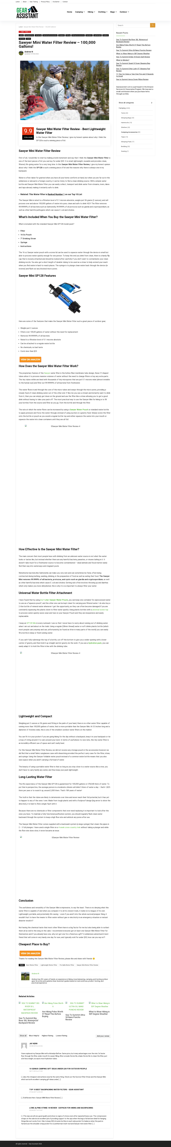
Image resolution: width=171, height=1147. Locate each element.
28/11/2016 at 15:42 (36, 1071)
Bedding (124, 146)
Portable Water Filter (67, 965)
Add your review (103, 1036)
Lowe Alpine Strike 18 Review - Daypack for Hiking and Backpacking (61, 1108)
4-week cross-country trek (69, 827)
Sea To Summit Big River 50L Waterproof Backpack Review (28, 1020)
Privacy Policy (45, 2)
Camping (79, 12)
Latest (18, 2)
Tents (123, 113)
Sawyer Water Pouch (79, 410)
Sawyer (47, 373)
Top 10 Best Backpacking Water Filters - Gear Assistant (56, 1090)
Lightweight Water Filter (49, 965)
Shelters (124, 127)
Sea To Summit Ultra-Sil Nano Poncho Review (75, 1017)
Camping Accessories (50, 35)
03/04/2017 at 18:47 (36, 1110)
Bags (112, 12)
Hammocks (125, 122)
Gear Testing (34, 2)
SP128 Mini (31, 623)
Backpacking (29, 35)
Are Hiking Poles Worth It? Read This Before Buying (52, 1014)
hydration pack (95, 643)
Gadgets (61, 35)
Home (69, 12)
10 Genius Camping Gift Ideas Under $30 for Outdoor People (58, 1069)
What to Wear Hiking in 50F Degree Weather (99, 1013)
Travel (28, 38)
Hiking (90, 12)
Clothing (102, 12)
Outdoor (123, 12)
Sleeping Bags (126, 118)
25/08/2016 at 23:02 (36, 1046)
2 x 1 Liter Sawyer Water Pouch (54, 600)
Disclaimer (56, 2)
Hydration (89, 35)
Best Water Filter (32, 965)
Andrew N (29, 52)
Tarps (123, 137)
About (25, 2)
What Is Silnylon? (122, 60)
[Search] (152, 25)
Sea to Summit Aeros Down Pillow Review (132, 79)
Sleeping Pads (126, 142)
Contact (65, 2)
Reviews (21, 38)
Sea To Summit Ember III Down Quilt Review (133, 57)
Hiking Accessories (78, 35)
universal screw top (100, 610)
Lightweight (97, 35)
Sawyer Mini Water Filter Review (87, 965)
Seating (124, 151)
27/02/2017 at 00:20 (36, 1092)
